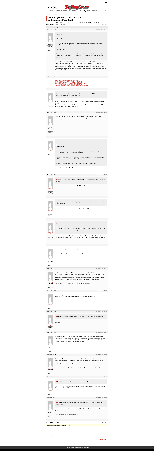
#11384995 (105, 88)
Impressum (66, 449)
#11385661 (105, 354)
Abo (105, 2)
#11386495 (105, 376)
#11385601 (105, 290)
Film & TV (64, 10)
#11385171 (105, 244)
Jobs (74, 449)
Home (48, 14)
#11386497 (105, 397)
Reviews (57, 10)
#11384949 (105, 29)
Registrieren (63, 14)
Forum (88, 10)
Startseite (48, 22)
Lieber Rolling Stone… (75, 22)
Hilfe (73, 447)
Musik (51, 10)
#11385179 (105, 268)
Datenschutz (69, 447)
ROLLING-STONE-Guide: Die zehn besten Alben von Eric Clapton (71, 83)
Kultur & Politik (77, 10)
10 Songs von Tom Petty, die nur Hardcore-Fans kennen (68, 84)
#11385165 (105, 218)
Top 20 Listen (63, 189)
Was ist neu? (72, 14)
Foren (51, 22)
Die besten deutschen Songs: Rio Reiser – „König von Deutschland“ (71, 85)
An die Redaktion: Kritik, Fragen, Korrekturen (61, 22)
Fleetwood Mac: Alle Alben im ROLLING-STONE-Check (68, 82)
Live (69, 10)
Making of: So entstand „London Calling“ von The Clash (68, 81)
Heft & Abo (94, 10)
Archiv (105, 3)
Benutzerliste (86, 447)
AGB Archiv (97, 449)
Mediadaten (92, 449)
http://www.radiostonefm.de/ (59, 367)
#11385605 (105, 311)
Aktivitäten (80, 14)
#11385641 (105, 332)
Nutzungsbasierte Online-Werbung (82, 449)
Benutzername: (51, 429)
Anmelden (54, 14)
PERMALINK (101, 29)
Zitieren (97, 29)
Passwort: (50, 432)
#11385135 (105, 174)
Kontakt (56, 449)
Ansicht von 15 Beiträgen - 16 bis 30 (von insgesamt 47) (55, 24)
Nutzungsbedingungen (79, 447)
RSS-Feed (70, 449)
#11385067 (105, 112)
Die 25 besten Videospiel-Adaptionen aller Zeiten (67, 80)
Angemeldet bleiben (52, 436)
